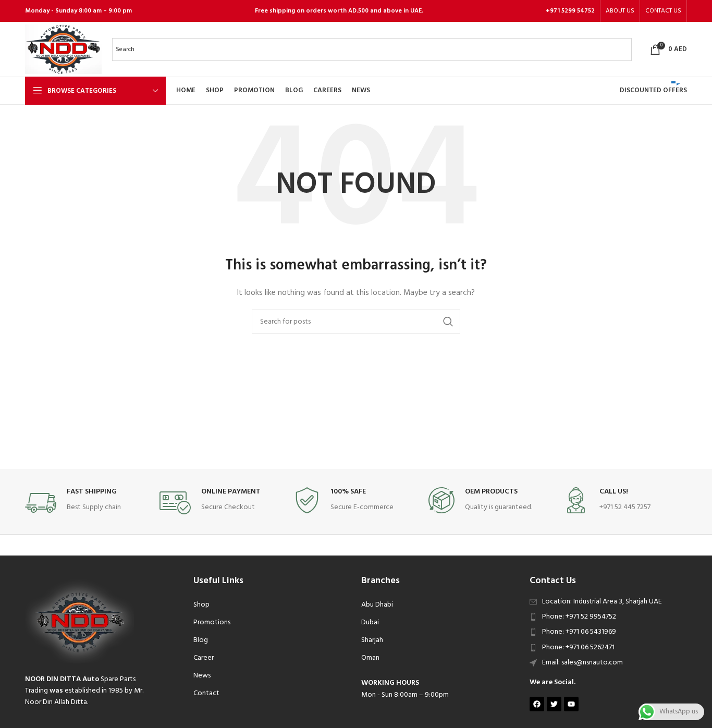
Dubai (370, 622)
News (202, 676)
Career (203, 658)
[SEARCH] (448, 322)
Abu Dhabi (377, 605)
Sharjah (372, 640)
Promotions (211, 622)
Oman (370, 658)
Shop (201, 605)
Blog (200, 640)
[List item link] (609, 617)
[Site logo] (63, 49)
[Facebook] (537, 704)
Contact (206, 693)
